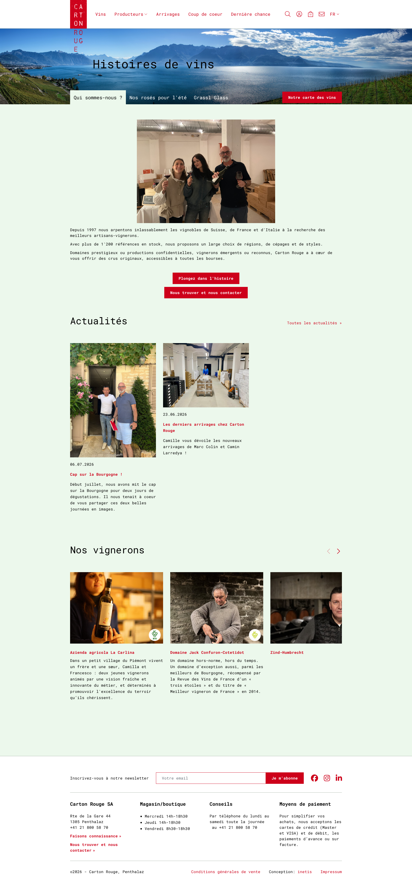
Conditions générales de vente (225, 871)
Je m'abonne (285, 777)
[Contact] (321, 14)
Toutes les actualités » (314, 322)
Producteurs (128, 14)
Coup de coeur (205, 14)
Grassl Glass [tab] (211, 97)
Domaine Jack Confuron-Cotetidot (207, 652)
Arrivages (168, 14)
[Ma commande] (310, 14)
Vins (100, 14)
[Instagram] (327, 778)
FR (332, 14)
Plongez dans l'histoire (206, 278)
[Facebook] (314, 778)
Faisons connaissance (94, 835)
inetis (305, 871)
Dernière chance (250, 14)
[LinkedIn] (339, 778)
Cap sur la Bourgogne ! (96, 474)
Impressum (331, 871)
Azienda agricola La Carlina (102, 652)
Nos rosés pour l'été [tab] (158, 97)
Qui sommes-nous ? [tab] (98, 97)
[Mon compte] (299, 14)
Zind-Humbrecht (287, 652)
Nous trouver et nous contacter (206, 292)
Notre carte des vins (312, 97)
